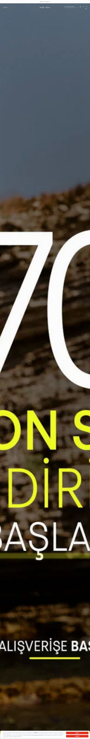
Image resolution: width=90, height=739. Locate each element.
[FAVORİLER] (83, 6)
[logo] (45, 7)
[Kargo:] (80, 6)
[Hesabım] (87, 6)
